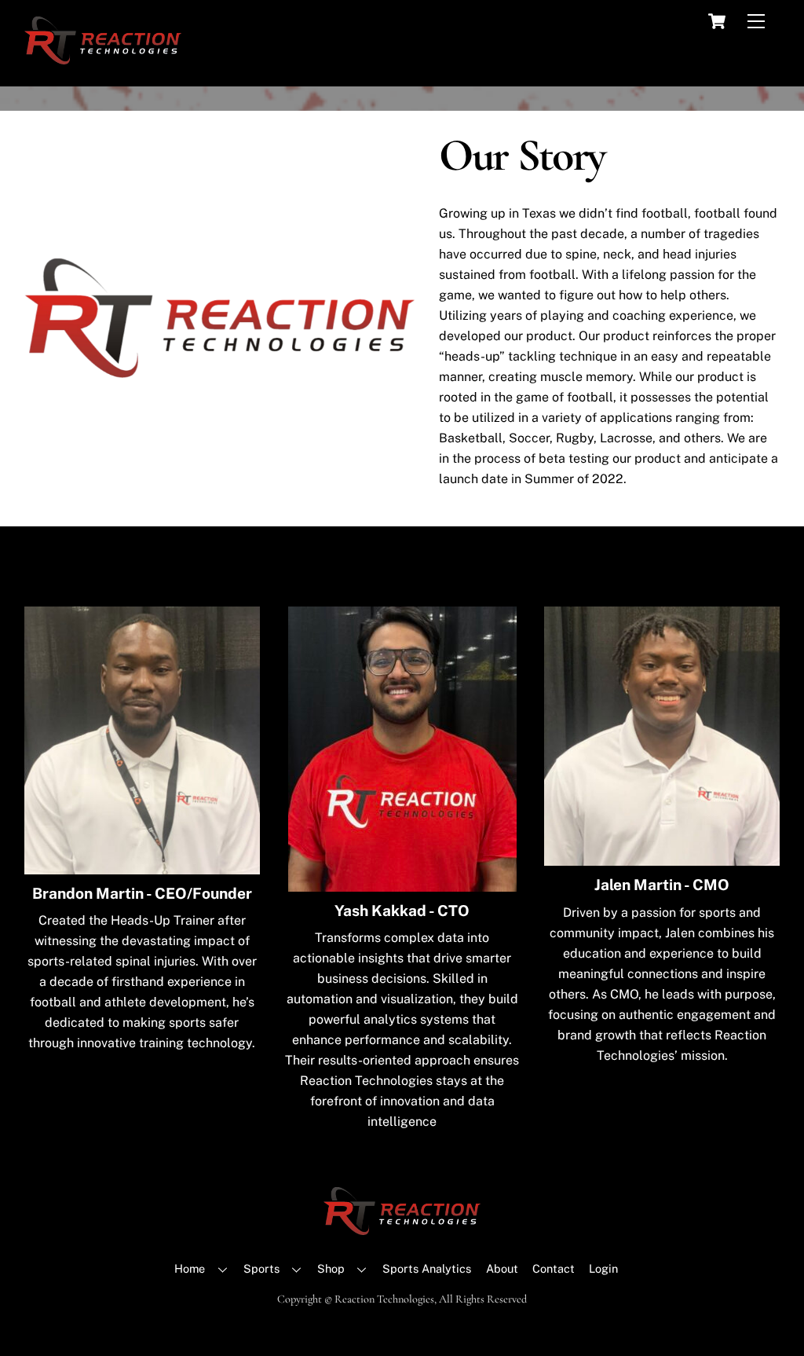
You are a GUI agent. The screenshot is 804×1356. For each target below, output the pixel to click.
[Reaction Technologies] (102, 57)
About (502, 1268)
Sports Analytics (426, 1268)
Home (189, 1268)
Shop (331, 1268)
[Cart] (717, 21)
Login (603, 1268)
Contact (553, 1268)
